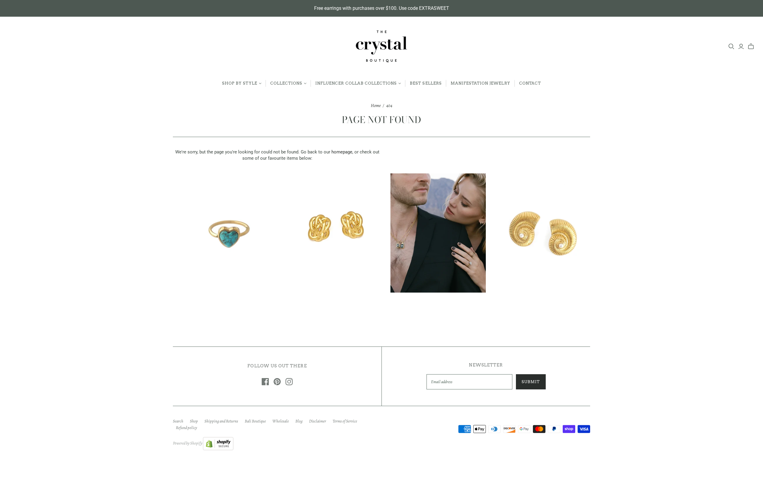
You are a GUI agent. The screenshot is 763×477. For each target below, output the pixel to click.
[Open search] (731, 46)
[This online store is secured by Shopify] (218, 443)
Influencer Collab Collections (356, 83)
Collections (286, 83)
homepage (341, 152)
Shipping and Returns (221, 421)
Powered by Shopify (187, 443)
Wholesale (280, 421)
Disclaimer (317, 421)
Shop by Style (239, 83)
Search (178, 421)
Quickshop (204, 303)
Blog (299, 421)
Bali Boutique (255, 421)
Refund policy (186, 428)
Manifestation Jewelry (480, 83)
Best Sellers (425, 83)
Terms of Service (345, 421)
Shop (194, 421)
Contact (530, 83)
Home (376, 105)
